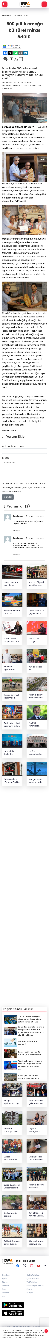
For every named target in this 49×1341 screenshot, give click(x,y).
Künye (29, 1289)
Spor (4, 1289)
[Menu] (44, 4)
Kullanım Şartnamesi (35, 1285)
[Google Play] (24, 1305)
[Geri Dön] (4, 4)
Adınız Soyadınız (13, 446)
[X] (24, 1265)
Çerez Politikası (33, 1278)
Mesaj (6, 458)
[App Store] (24, 1313)
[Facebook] (17, 1265)
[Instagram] (31, 1265)
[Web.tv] (45, 1265)
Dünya (4, 1282)
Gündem (6, 1275)
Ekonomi (5, 1285)
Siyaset (5, 1278)
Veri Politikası (32, 1282)
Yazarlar (5, 1293)
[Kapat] (46, 1331)
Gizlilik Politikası (33, 1275)
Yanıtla (18, 530)
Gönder (8, 497)
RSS (3, 1296)
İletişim (30, 1293)
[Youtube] (38, 1265)
